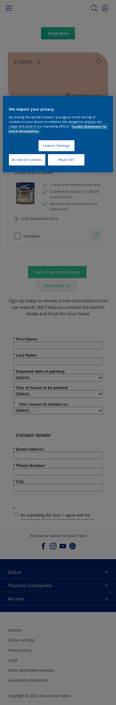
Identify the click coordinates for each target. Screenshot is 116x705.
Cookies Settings (56, 145)
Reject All (66, 160)
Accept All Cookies (27, 160)
